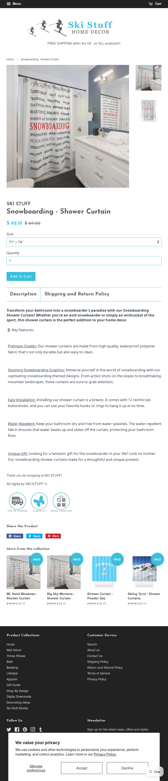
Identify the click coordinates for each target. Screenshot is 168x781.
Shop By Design (18, 690)
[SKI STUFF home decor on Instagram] (32, 730)
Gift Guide (14, 685)
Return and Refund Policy (105, 667)
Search (92, 644)
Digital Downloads (19, 696)
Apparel (12, 679)
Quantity (13, 252)
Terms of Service (98, 673)
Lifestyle (12, 673)
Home (10, 59)
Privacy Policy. (105, 754)
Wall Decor (14, 650)
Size (10, 233)
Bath (10, 661)
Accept (81, 767)
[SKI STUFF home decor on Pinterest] (25, 730)
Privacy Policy (96, 679)
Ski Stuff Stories (17, 708)
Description (23, 294)
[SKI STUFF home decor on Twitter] (9, 730)
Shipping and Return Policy (76, 294)
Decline (127, 767)
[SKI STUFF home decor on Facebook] (16, 730)
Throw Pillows (16, 656)
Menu (16, 3)
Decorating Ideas (18, 702)
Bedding (12, 667)
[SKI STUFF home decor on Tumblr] (40, 730)
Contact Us (95, 656)
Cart (157, 3)
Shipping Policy (97, 661)
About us (93, 650)
